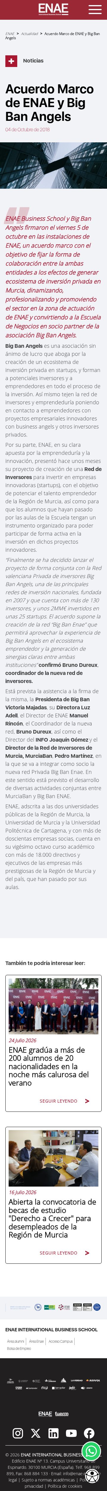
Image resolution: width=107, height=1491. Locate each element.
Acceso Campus (61, 1341)
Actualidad (29, 33)
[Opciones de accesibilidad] (92, 1476)
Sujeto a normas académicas (48, 1480)
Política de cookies (65, 1486)
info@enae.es (75, 1473)
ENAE (9, 33)
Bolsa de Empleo (19, 1349)
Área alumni (15, 1341)
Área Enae (36, 1341)
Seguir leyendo (59, 1101)
